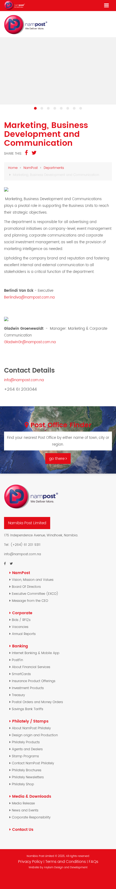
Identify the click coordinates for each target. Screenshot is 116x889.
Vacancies (20, 626)
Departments (54, 167)
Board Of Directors (26, 586)
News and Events (25, 810)
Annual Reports (24, 633)
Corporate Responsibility (31, 817)
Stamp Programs (25, 756)
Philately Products (26, 742)
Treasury (18, 695)
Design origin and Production (35, 735)
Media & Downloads (31, 796)
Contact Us (22, 829)
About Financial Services (31, 667)
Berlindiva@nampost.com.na (29, 297)
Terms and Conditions (66, 861)
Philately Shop (23, 784)
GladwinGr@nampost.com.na (30, 342)
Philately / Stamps (30, 721)
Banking (20, 646)
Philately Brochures (26, 770)
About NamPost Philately (31, 728)
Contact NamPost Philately (33, 763)
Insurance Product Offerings (33, 681)
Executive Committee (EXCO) (35, 593)
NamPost (30, 167)
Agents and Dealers (27, 749)
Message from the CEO (30, 600)
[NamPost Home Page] (14, 5)
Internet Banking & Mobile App (35, 653)
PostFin (17, 660)
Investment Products (28, 688)
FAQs (93, 861)
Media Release (23, 803)
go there (57, 458)
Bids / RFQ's (21, 619)
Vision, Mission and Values (32, 579)
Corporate (22, 613)
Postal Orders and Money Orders (37, 702)
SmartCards (21, 674)
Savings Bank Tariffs (27, 709)
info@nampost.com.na (24, 380)
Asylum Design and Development (65, 867)
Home (13, 167)
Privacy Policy (30, 861)
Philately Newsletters (28, 777)
